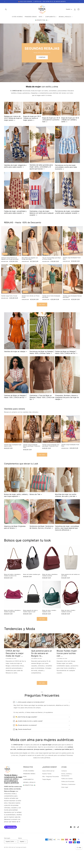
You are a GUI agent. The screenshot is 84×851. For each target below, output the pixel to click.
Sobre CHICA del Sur (48, 771)
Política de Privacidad (67, 781)
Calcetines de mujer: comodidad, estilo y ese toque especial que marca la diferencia (67, 528)
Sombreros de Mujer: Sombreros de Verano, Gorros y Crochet (41, 527)
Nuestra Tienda (46, 773)
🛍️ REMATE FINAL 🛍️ (29, 785)
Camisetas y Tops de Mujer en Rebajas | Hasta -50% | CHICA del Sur (42, 397)
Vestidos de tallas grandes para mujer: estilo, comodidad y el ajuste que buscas (41, 167)
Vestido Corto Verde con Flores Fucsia (30, 296)
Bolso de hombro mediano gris (31, 574)
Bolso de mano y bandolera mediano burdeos (49, 575)
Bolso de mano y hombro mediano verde (49, 611)
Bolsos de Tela (35, 494)
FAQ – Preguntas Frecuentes (50, 776)
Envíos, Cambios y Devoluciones (66, 774)
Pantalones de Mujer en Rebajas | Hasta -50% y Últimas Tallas (42, 352)
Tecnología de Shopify (20, 847)
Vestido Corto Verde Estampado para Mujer (51, 296)
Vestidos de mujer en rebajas (14, 351)
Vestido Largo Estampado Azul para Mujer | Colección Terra (50, 445)
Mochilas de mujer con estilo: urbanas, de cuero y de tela (66, 495)
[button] (6, 9)
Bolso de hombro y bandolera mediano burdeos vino (12, 575)
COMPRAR (42, 57)
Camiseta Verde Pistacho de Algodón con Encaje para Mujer (10, 258)
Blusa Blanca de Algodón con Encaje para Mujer (30, 258)
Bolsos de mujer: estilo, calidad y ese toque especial (16, 495)
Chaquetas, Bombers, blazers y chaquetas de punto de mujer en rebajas (67, 397)
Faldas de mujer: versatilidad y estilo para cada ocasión (15, 212)
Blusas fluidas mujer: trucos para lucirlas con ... (67, 653)
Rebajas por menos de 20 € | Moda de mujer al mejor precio (13, 118)
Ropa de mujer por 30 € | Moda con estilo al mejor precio (32, 118)
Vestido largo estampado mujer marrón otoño (12, 445)
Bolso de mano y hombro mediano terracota (68, 611)
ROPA (24, 776)
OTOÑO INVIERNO (28, 771)
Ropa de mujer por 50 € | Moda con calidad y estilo (70, 120)
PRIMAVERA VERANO (29, 773)
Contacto (64, 771)
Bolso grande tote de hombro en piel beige (70, 575)
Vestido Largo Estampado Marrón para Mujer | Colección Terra (31, 446)
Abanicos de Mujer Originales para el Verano (15, 527)
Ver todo (42, 304)
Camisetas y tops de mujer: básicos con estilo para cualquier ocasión (42, 213)
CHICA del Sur (11, 847)
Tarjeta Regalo (46, 779)
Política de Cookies (67, 778)
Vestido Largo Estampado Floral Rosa (72, 258)
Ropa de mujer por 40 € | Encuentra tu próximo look (51, 120)
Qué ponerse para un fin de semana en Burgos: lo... (41, 653)
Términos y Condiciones (68, 784)
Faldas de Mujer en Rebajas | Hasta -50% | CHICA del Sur (65, 352)
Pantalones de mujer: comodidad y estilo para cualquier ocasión (67, 212)
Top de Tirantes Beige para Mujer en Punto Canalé (51, 258)
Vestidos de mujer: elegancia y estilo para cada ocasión (15, 166)
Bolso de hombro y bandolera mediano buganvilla (12, 611)
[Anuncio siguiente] (79, 1)
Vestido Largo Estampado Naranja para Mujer (72, 296)
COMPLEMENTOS (28, 779)
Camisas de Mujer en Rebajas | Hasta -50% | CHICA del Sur (15, 396)
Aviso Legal (64, 787)
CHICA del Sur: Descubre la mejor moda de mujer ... (15, 653)
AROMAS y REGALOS (29, 782)
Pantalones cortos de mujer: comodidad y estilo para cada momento (66, 167)
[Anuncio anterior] (4, 1)
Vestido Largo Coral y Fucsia (9, 295)
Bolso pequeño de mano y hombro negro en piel (30, 611)
